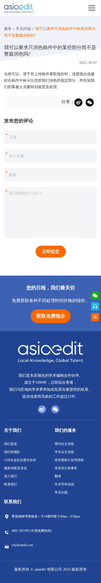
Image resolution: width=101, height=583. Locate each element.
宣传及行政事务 (66, 468)
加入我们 (10, 476)
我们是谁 (10, 444)
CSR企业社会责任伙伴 (20, 460)
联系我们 (10, 484)
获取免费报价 (50, 316)
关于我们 (12, 430)
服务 (8, 29)
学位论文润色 (64, 452)
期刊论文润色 (64, 444)
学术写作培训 (64, 484)
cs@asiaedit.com (22, 545)
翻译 (58, 476)
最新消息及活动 (15, 468)
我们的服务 (65, 430)
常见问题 (23, 29)
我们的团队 (12, 452)
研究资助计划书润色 (69, 460)
